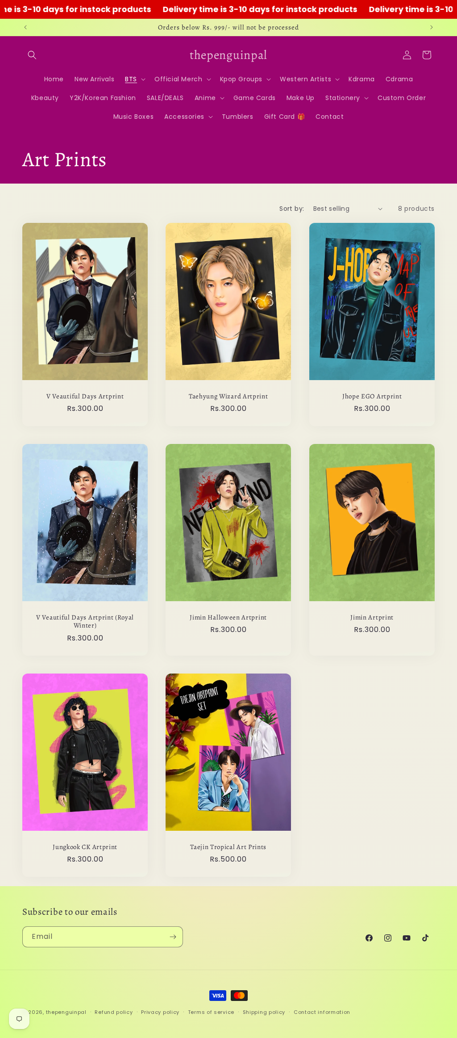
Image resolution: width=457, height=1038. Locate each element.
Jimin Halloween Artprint (228, 617)
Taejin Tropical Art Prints (228, 847)
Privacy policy (160, 1012)
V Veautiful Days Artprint (85, 396)
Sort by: (291, 208)
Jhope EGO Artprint (372, 396)
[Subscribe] (173, 936)
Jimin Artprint (372, 617)
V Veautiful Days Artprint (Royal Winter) (85, 621)
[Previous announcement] (25, 27)
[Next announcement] (431, 27)
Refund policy (114, 1012)
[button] (32, 55)
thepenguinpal (66, 1012)
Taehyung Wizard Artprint (228, 396)
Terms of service (211, 1012)
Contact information (322, 1012)
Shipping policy (264, 1012)
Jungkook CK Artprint (85, 847)
